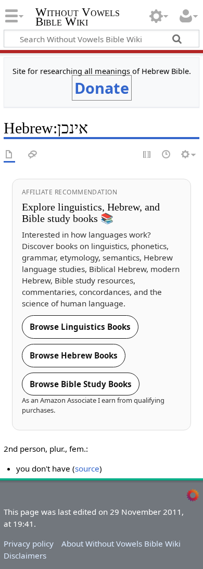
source (87, 468)
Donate (101, 88)
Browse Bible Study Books (81, 384)
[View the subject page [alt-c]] (9, 155)
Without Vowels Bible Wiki (77, 18)
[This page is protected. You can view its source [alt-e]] (147, 155)
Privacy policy (29, 543)
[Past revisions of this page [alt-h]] (166, 155)
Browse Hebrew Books (74, 355)
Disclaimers (25, 555)
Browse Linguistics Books (80, 326)
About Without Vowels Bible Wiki (121, 543)
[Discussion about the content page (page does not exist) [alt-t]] (33, 155)
